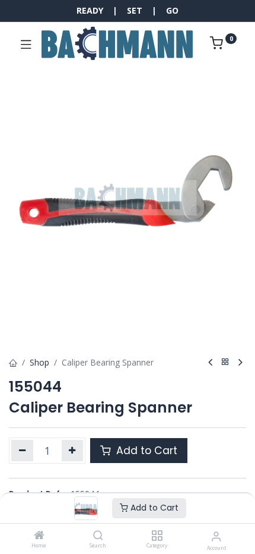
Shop (39, 362)
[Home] (39, 536)
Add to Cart (153, 508)
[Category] (156, 536)
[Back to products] (225, 362)
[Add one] (73, 450)
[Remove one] (22, 450)
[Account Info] (216, 536)
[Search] (98, 536)
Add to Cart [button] (145, 450)
